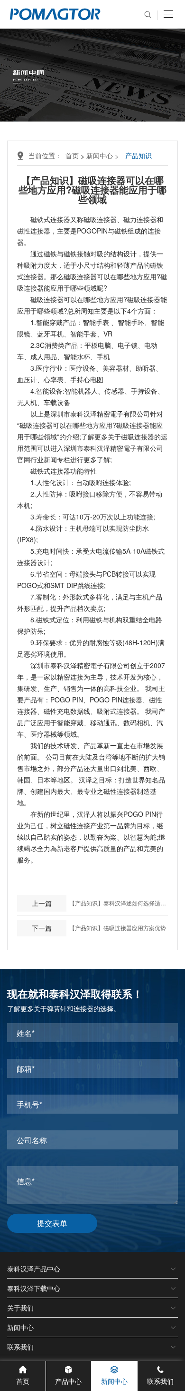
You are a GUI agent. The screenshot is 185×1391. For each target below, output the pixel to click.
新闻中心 (103, 156)
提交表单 (52, 1223)
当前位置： (46, 155)
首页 (72, 155)
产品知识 (138, 155)
